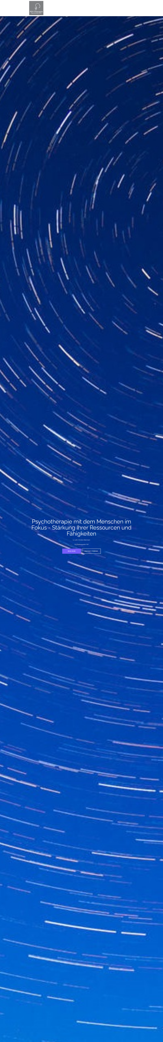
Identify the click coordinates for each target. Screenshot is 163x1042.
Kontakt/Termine (91, 551)
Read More (72, 551)
